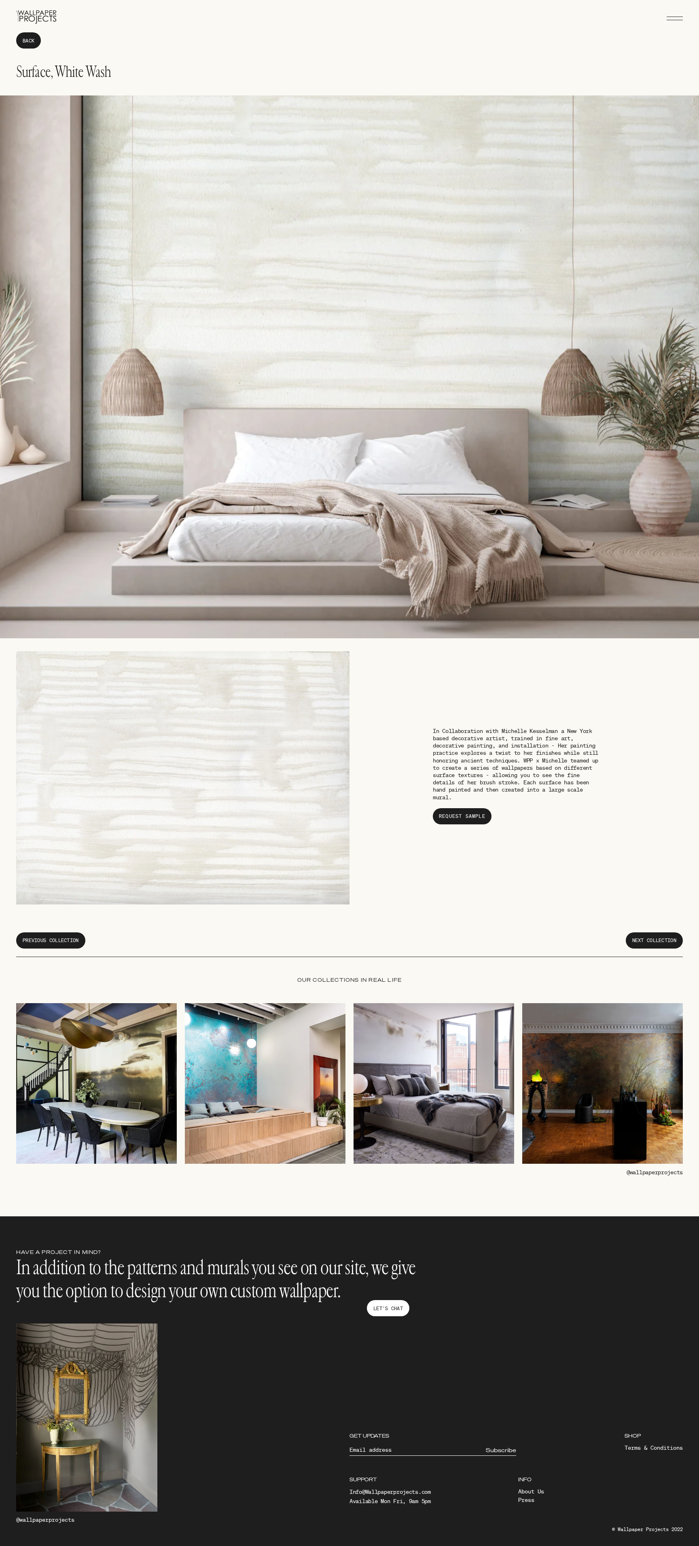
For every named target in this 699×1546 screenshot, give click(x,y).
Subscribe (501, 1450)
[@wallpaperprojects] (86, 1420)
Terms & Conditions (654, 1447)
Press (526, 1500)
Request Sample (462, 816)
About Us (531, 1491)
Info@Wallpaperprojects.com (390, 1491)
